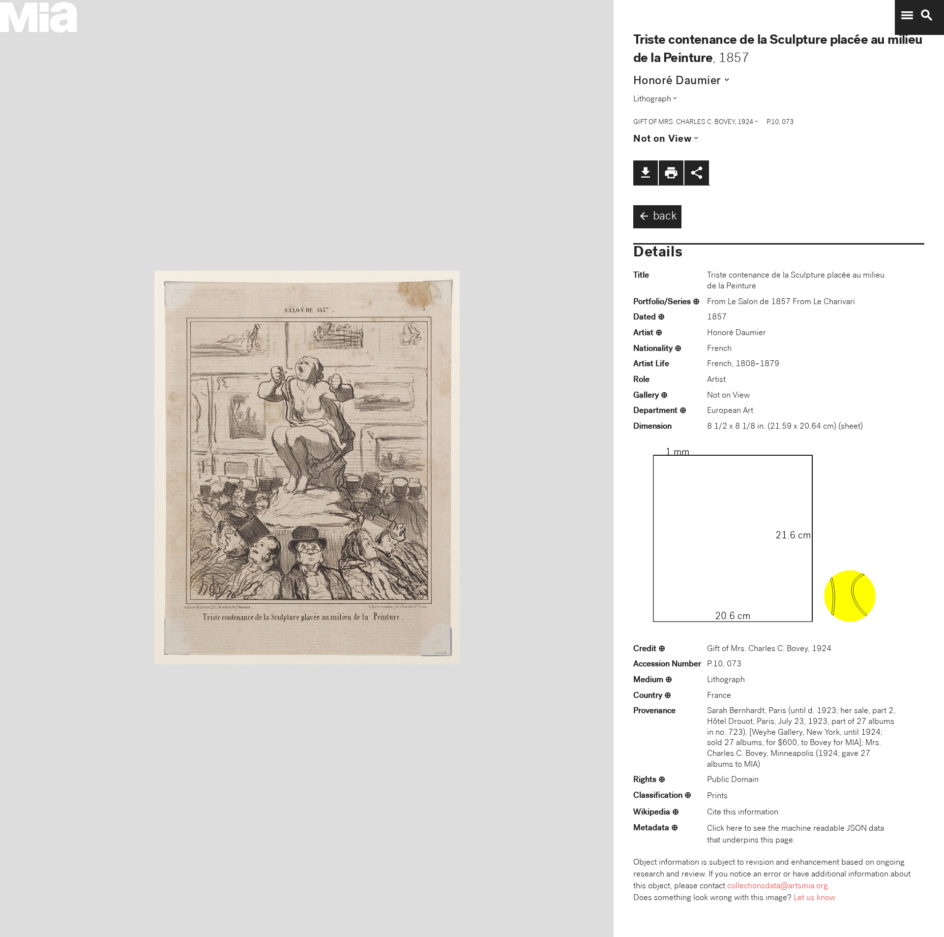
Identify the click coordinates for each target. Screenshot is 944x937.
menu (907, 15)
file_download (645, 172)
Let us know (814, 898)
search (926, 15)
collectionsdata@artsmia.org (777, 886)
